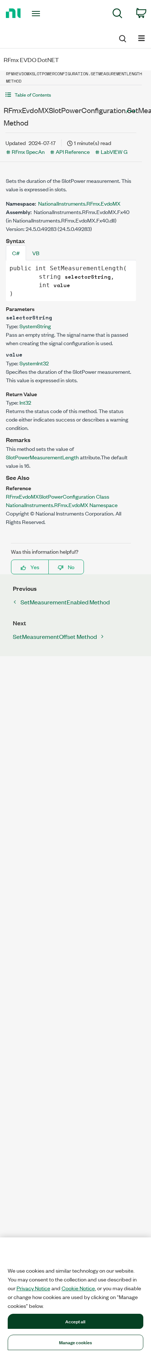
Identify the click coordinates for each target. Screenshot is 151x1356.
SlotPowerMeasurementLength (42, 457)
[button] (71, 94)
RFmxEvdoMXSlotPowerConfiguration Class (57, 496)
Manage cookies (75, 1342)
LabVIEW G (114, 151)
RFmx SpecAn (28, 151)
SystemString (35, 326)
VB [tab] (35, 253)
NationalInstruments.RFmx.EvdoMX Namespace (62, 505)
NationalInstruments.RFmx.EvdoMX (79, 203)
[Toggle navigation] (37, 13)
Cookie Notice (78, 1288)
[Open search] (122, 37)
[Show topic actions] (131, 111)
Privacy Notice (33, 1288)
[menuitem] (117, 14)
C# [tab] (16, 253)
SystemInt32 (34, 363)
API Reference (73, 151)
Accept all (75, 1321)
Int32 (25, 402)
